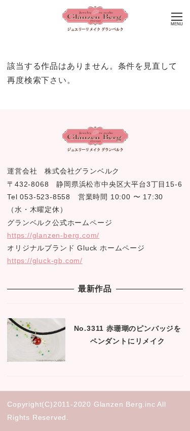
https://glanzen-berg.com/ (53, 235)
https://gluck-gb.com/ (45, 260)
